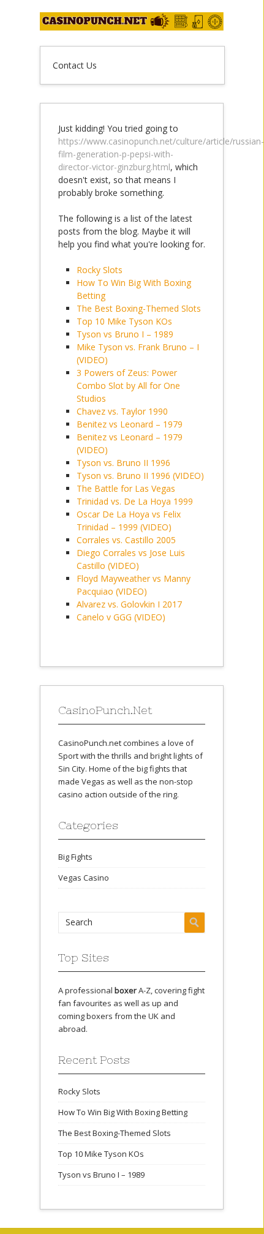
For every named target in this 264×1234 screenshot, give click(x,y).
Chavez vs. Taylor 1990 (122, 411)
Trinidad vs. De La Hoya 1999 (135, 501)
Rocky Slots (100, 270)
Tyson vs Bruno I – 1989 (125, 334)
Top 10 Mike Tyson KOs (124, 321)
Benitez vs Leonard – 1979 (130, 424)
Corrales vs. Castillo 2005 (126, 540)
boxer (126, 990)
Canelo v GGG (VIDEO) (121, 617)
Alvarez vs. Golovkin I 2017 (129, 604)
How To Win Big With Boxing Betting (122, 1112)
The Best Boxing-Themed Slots (139, 308)
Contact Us (75, 65)
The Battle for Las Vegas (126, 488)
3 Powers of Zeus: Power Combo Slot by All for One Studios (128, 385)
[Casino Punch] (132, 27)
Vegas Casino (83, 877)
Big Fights (75, 856)
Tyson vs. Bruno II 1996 (123, 462)
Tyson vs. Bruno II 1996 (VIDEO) (140, 475)
